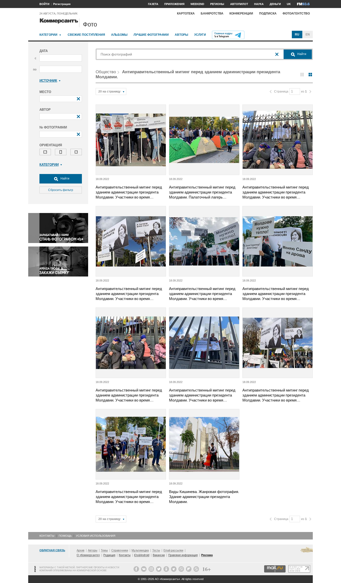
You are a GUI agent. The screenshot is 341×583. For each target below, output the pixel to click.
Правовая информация (183, 555)
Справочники (119, 550)
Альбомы (119, 34)
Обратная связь (52, 550)
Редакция (109, 555)
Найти (64, 178)
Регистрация (61, 4)
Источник (48, 80)
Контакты (46, 535)
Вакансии (159, 555)
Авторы (181, 34)
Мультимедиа (140, 550)
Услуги (200, 34)
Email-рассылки (173, 550)
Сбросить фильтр (60, 190)
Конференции (241, 13)
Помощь (65, 535)
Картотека (186, 13)
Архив (80, 550)
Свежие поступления (86, 34)
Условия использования (95, 535)
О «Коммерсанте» (88, 555)
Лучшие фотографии (151, 34)
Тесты (156, 550)
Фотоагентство (296, 13)
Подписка (268, 13)
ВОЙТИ (44, 4)
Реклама (207, 555)
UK (289, 4)
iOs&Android (141, 555)
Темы (104, 550)
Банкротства (212, 13)
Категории (48, 34)
